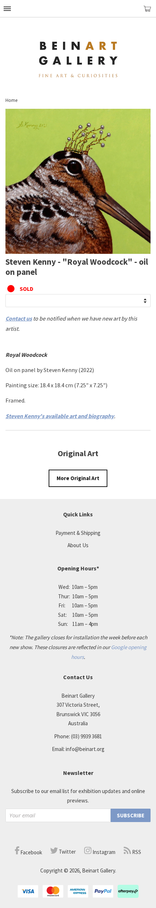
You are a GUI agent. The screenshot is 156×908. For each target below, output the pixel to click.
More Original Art (78, 478)
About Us (78, 545)
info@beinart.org (85, 749)
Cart (150, 11)
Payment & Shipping (78, 532)
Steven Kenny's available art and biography (59, 416)
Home (11, 100)
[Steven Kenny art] (78, 251)
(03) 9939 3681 (86, 736)
